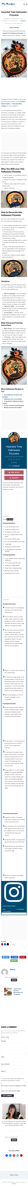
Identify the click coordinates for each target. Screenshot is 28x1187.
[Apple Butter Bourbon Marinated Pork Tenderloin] (8, 991)
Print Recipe (15, 472)
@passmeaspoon (10, 909)
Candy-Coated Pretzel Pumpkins (14, 405)
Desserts (23, 21)
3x (12, 519)
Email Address (5, 1064)
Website (3, 1071)
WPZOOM (14, 1183)
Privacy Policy (14, 1175)
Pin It (23, 957)
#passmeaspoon (16, 911)
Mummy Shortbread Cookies (13, 407)
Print (15, 960)
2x (9, 519)
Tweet (6, 957)
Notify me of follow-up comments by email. (14, 1086)
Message (3, 1041)
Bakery (12, 969)
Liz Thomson (16, 465)
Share (15, 957)
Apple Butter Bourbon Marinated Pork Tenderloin (18, 991)
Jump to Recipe (14, 27)
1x (7, 519)
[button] (26, 4)
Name (2, 1057)
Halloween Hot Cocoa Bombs (13, 399)
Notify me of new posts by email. (10, 1091)
